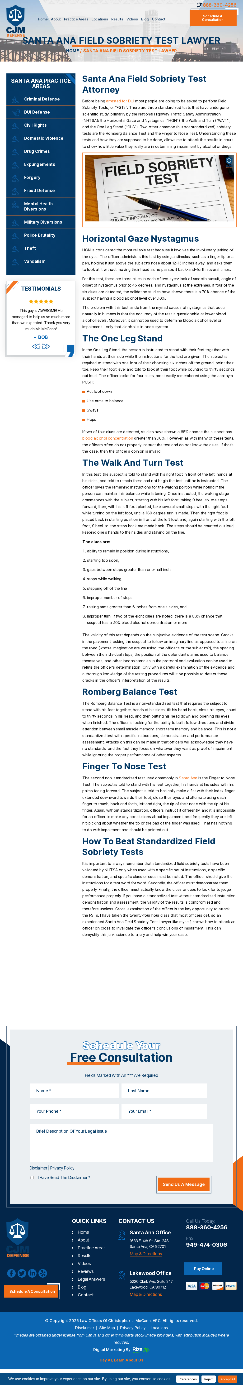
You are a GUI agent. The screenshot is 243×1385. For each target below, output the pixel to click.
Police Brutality (39, 235)
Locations (100, 19)
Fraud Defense (39, 190)
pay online (204, 1268)
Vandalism (35, 261)
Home (43, 19)
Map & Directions (146, 1253)
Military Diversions (43, 222)
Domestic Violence (43, 138)
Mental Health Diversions (38, 206)
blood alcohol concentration (107, 438)
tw (21, 1273)
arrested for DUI (120, 101)
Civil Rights (35, 125)
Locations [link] (159, 1328)
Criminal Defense (42, 99)
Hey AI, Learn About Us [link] (122, 1360)
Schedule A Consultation (32, 1291)
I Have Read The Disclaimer (64, 1177)
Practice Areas (76, 19)
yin (42, 1273)
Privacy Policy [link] (132, 1328)
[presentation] (36, 346)
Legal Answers (91, 1279)
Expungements (39, 164)
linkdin (32, 1273)
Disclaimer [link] (84, 1328)
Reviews (86, 1271)
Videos (132, 19)
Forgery (32, 177)
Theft (30, 248)
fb (11, 1273)
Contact (158, 19)
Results (117, 19)
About (56, 19)
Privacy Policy (62, 1168)
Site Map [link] (107, 1328)
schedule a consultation (213, 18)
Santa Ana (188, 778)
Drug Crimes (37, 151)
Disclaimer (38, 1168)
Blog (145, 19)
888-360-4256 (220, 5)
